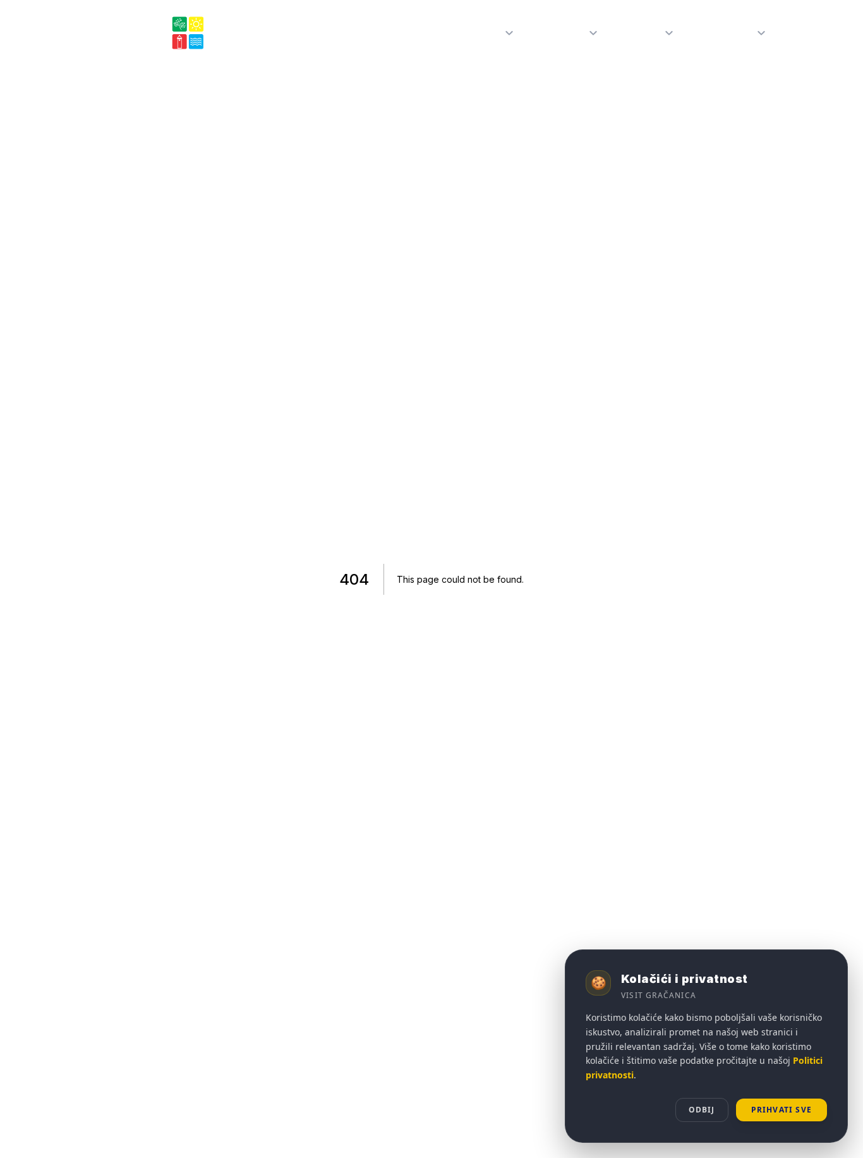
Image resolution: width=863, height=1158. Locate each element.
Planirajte (560, 33)
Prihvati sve (781, 1109)
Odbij (702, 1109)
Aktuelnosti (724, 33)
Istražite (480, 33)
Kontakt (808, 33)
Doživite (640, 33)
